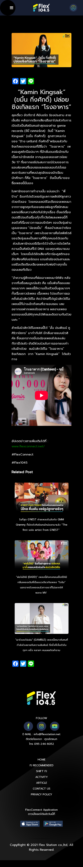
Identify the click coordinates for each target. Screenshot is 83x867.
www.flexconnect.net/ (28, 446)
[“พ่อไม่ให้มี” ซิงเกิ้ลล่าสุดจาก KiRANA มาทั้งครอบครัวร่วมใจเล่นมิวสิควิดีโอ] (42, 556)
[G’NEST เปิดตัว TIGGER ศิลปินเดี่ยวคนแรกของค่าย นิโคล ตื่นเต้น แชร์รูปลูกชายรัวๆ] (42, 498)
